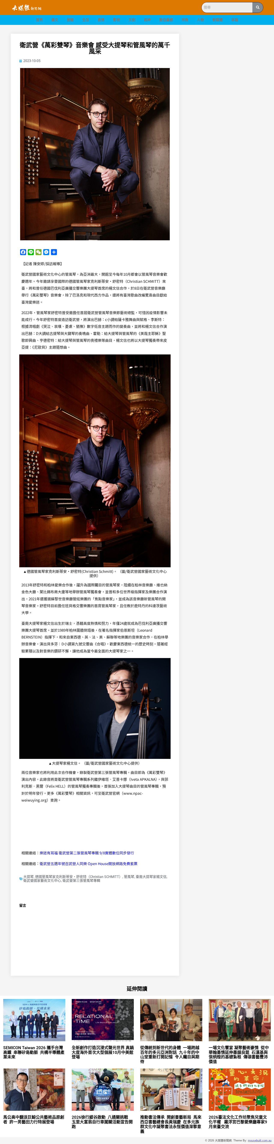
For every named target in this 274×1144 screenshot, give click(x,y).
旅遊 (70, 20)
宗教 (185, 20)
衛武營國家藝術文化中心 (42, 881)
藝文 (54, 20)
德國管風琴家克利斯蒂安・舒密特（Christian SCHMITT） (78, 877)
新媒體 (217, 20)
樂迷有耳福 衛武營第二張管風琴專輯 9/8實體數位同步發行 (87, 852)
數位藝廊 (166, 20)
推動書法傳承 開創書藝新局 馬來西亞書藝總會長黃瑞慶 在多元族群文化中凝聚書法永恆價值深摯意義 (170, 1124)
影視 (116, 20)
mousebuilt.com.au (259, 1140)
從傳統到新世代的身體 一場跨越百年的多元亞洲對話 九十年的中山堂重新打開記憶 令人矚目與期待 (169, 1054)
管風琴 (129, 877)
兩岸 (147, 20)
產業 (101, 20)
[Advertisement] (226, 64)
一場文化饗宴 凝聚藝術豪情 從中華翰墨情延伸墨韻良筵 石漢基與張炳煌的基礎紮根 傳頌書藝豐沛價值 (239, 1054)
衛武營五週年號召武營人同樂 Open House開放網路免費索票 (88, 863)
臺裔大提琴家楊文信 (151, 877)
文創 (131, 20)
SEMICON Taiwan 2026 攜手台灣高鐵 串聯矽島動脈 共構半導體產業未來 (33, 1052)
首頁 (39, 20)
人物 (200, 20)
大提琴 (28, 877)
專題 (234, 20)
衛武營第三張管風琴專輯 (81, 881)
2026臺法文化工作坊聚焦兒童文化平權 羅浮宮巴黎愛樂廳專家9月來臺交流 (238, 1122)
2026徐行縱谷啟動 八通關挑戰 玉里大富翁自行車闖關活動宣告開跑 (102, 1122)
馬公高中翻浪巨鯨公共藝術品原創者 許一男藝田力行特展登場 (33, 1119)
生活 (85, 20)
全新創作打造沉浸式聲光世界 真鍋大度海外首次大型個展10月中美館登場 (103, 1052)
